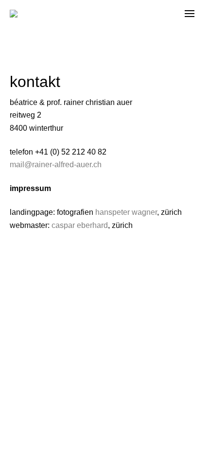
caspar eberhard (80, 225)
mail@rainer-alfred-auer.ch (56, 164)
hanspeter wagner (126, 212)
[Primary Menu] (189, 13)
